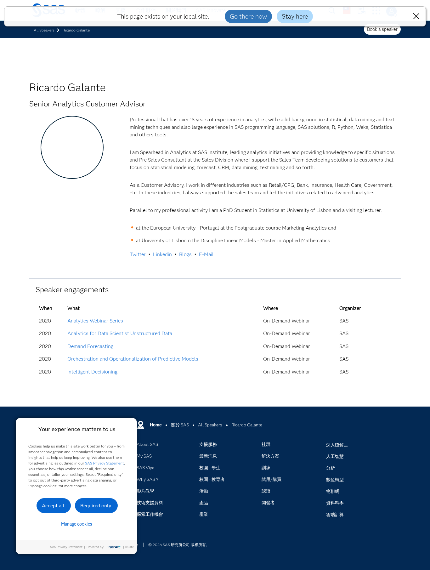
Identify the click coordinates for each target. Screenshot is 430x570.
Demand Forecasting (90, 346)
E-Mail (206, 254)
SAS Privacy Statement (104, 463)
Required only (95, 506)
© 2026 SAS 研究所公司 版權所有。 (179, 544)
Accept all (53, 506)
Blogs (185, 254)
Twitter (138, 254)
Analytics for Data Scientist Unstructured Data (119, 333)
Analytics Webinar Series (95, 321)
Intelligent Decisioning (92, 372)
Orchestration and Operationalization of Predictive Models (132, 359)
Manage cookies (76, 524)
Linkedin (162, 254)
